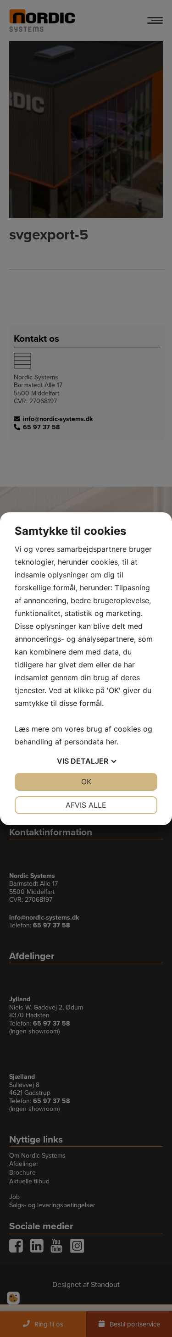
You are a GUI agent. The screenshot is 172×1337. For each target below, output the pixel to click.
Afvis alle (86, 805)
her (111, 741)
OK (86, 781)
